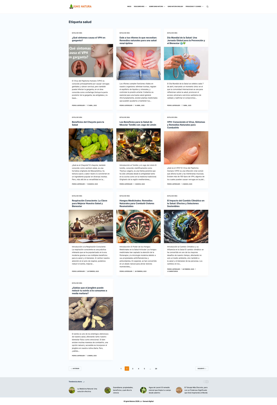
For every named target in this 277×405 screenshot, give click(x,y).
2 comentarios (172, 271)
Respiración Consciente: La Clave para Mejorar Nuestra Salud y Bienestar (89, 203)
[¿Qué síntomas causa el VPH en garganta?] (91, 60)
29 (156, 369)
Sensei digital (148, 401)
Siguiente (201, 368)
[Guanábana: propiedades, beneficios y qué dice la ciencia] (107, 390)
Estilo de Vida (77, 33)
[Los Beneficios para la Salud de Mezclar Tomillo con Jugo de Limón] (138, 145)
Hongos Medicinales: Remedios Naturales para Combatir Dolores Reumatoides (137, 203)
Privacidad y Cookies (193, 6)
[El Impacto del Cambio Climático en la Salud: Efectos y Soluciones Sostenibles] (186, 226)
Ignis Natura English (175, 6)
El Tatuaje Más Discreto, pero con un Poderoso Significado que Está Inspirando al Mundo (196, 390)
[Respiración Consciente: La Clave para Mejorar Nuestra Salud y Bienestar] (91, 226)
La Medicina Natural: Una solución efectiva (87, 390)
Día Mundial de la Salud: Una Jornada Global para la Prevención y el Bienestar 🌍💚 (186, 40)
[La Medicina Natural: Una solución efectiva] (72, 390)
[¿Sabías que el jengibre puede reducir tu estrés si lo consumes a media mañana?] (91, 313)
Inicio (129, 6)
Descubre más (139, 6)
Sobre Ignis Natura (156, 6)
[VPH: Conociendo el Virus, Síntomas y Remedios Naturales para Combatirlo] (186, 147)
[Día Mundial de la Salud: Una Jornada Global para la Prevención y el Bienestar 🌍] (186, 63)
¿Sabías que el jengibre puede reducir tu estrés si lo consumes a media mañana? (89, 290)
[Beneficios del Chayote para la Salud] (91, 145)
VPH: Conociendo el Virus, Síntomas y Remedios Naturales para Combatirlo (186, 125)
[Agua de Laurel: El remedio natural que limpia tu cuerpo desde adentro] (143, 390)
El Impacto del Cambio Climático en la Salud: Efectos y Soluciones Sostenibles (185, 203)
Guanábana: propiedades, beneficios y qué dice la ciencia (123, 390)
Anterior (76, 368)
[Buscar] (207, 6)
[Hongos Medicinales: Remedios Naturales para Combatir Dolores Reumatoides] (138, 226)
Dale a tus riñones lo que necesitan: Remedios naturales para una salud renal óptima (138, 40)
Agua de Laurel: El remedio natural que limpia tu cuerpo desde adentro (160, 390)
